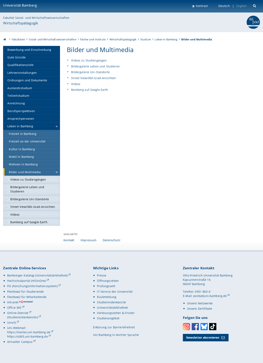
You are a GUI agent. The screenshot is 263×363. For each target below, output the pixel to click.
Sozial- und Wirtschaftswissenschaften (52, 39)
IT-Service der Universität (115, 292)
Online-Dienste (17, 313)
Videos (75, 84)
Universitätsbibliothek (112, 308)
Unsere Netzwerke (200, 303)
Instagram (186, 326)
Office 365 (14, 308)
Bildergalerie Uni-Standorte (90, 72)
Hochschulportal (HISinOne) (26, 281)
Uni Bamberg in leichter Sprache (116, 335)
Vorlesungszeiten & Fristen (116, 313)
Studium (145, 39)
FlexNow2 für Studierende (25, 292)
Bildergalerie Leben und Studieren (95, 66)
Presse (101, 275)
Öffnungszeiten (108, 281)
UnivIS (11, 322)
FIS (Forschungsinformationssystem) (32, 286)
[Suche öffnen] (255, 5)
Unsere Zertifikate (199, 309)
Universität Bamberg (20, 5)
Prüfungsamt (106, 286)
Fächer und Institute (93, 39)
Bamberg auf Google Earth (89, 90)
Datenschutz (111, 240)
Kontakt (68, 240)
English (241, 6)
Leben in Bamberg (166, 39)
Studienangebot (108, 318)
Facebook (195, 326)
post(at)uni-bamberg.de (210, 296)
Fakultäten (18, 39)
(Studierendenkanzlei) (22, 317)
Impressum (88, 240)
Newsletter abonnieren (202, 337)
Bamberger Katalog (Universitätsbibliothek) (37, 275)
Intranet (12, 302)
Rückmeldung (106, 297)
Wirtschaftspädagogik (20, 23)
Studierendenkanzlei (111, 302)
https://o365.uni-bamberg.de (27, 336)
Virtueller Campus (19, 342)
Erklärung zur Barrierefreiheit (114, 327)
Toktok (212, 326)
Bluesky (204, 326)
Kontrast (201, 6)
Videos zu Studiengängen (88, 60)
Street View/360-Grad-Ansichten (93, 78)
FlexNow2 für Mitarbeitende (27, 297)
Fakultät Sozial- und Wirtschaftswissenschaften (36, 18)
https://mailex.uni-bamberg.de (28, 332)
